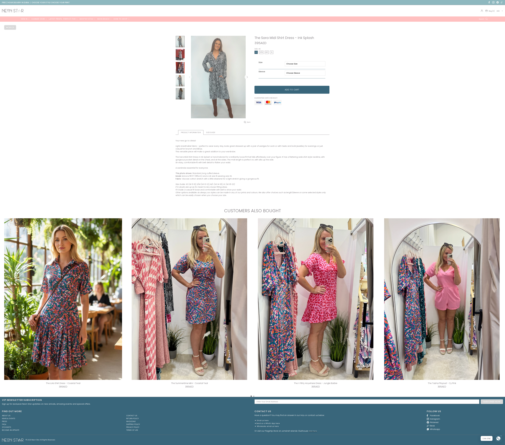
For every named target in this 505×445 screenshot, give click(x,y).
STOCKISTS (6, 427)
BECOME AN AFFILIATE (10, 430)
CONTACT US (131, 416)
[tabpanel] (315, 306)
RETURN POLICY (132, 419)
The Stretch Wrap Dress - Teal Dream (315, 383)
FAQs (4, 424)
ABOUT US (6, 416)
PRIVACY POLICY (132, 427)
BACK (11, 27)
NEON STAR (13, 10)
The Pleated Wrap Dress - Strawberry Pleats (442, 383)
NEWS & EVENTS (8, 419)
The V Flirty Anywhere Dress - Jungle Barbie (63, 383)
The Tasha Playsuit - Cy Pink (189, 383)
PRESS (4, 421)
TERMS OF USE (132, 430)
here (266, 420)
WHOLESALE (131, 421)
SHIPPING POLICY (133, 424)
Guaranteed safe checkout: (266, 98)
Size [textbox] (260, 62)
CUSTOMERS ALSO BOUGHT (252, 211)
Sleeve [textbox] (262, 72)
